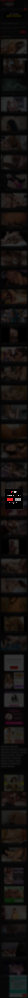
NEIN (17, 499)
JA (10, 499)
